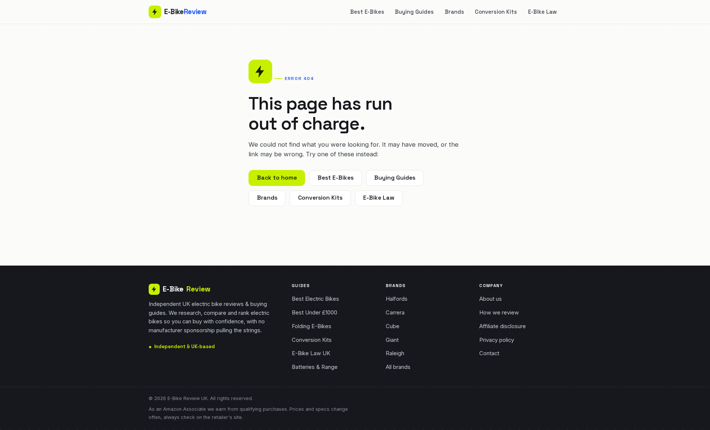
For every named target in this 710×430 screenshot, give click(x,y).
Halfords (397, 299)
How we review (499, 312)
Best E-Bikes (367, 12)
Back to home (277, 177)
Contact (489, 353)
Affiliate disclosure (502, 326)
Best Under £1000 (314, 312)
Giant (392, 340)
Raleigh (395, 353)
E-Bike (186, 289)
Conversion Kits (496, 12)
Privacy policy (496, 340)
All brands (398, 367)
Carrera (395, 312)
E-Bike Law (542, 12)
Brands (454, 12)
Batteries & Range (315, 367)
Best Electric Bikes (315, 299)
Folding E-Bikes (311, 326)
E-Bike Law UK (311, 353)
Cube (392, 326)
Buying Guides (414, 12)
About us (490, 299)
